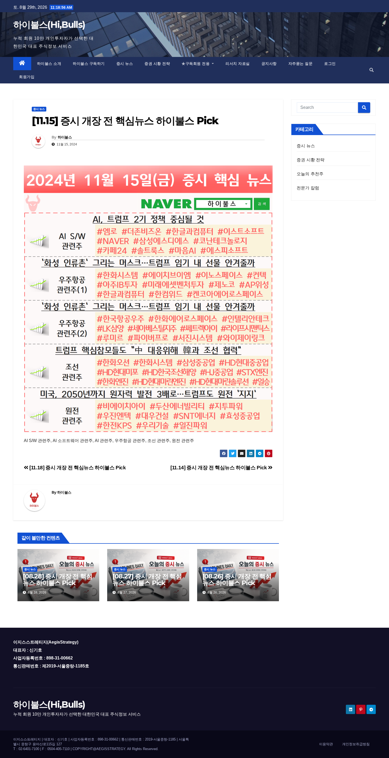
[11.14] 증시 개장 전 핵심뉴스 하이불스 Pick (219, 467)
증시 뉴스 (124, 63)
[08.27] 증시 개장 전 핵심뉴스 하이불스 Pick (147, 579)
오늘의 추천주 (310, 174)
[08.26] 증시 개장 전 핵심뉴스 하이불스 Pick (237, 579)
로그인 (330, 63)
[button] (371, 70)
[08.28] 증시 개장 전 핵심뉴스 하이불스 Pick (57, 579)
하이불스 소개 (49, 63)
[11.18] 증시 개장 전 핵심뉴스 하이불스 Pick (77, 467)
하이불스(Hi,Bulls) (49, 24)
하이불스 (65, 137)
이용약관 (326, 744)
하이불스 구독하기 (89, 63)
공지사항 (269, 63)
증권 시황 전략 (157, 63)
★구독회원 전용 (196, 63)
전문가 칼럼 (308, 188)
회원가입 (26, 76)
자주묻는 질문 (300, 63)
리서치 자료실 (237, 63)
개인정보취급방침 (356, 744)
